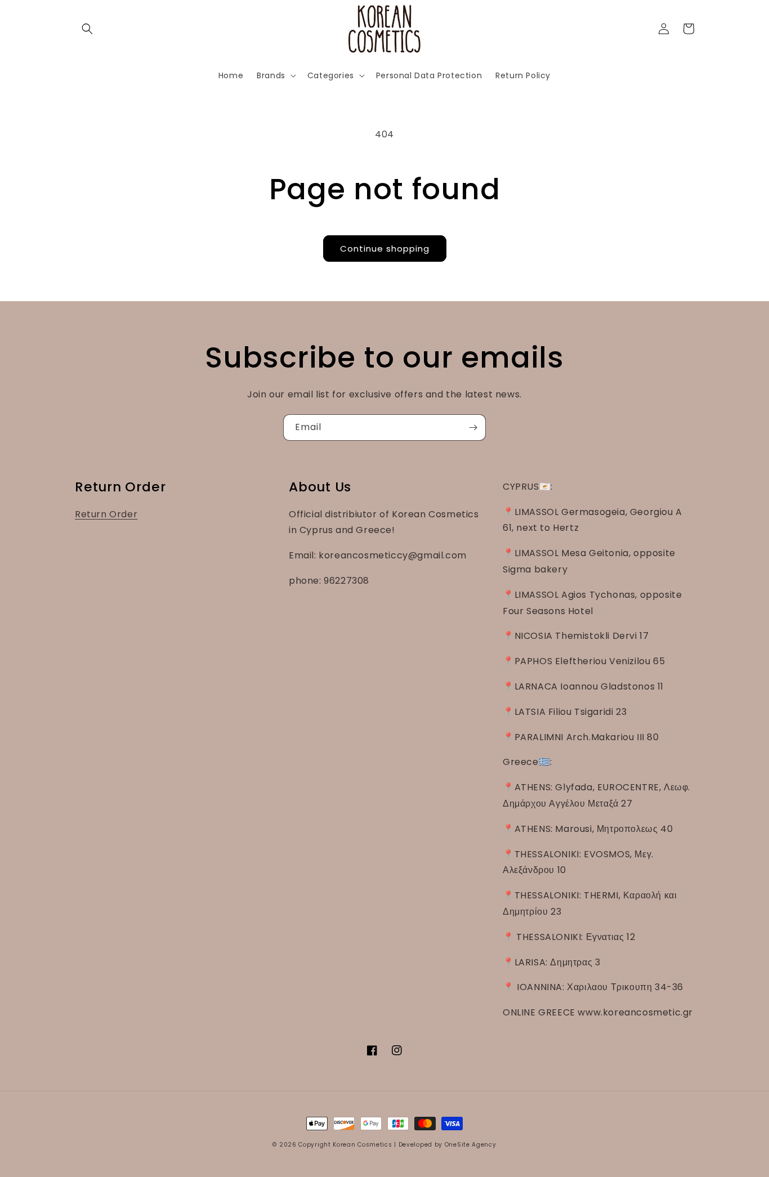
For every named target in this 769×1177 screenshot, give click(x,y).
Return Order (106, 514)
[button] (87, 28)
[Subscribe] (472, 427)
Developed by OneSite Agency (448, 1144)
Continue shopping (385, 248)
